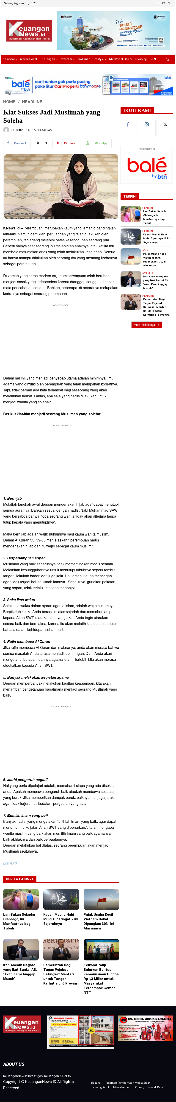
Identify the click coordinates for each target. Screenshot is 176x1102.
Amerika (147, 273)
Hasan (18, 129)
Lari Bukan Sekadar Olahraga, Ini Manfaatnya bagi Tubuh (19, 921)
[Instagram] (163, 3)
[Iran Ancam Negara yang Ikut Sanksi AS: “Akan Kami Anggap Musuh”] (21, 949)
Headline (32, 101)
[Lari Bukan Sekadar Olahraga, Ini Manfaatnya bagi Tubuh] (21, 899)
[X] (169, 3)
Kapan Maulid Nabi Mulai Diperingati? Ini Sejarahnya (60, 919)
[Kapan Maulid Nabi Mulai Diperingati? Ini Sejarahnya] (61, 899)
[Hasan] (7, 130)
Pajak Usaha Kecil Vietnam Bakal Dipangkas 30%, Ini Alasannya (99, 921)
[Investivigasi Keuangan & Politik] (29, 31)
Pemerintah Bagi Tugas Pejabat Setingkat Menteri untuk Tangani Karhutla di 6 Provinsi (61, 974)
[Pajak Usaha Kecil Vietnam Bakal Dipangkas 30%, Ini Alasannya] (101, 899)
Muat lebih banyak (145, 324)
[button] (167, 59)
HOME (9, 101)
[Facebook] (158, 3)
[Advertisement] (61, 339)
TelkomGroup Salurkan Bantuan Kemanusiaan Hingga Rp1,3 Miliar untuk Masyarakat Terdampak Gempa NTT (101, 979)
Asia (145, 250)
